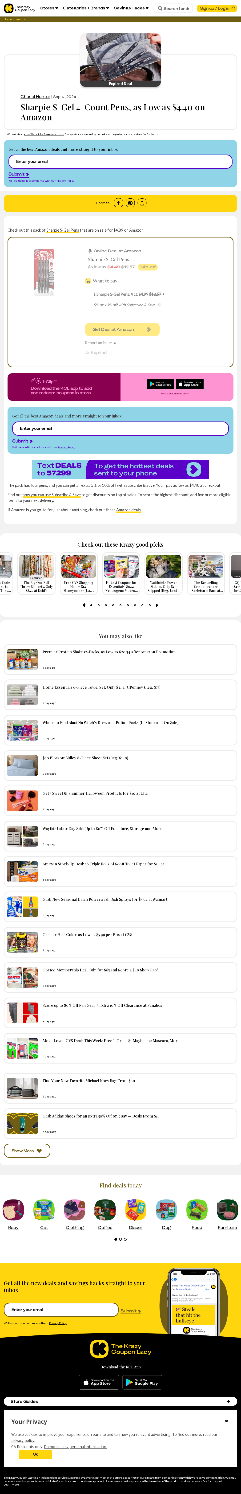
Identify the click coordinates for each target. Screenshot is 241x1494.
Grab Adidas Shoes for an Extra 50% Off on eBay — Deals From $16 (101, 1115)
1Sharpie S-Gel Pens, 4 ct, (127, 294)
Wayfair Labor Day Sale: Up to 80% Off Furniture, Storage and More (102, 828)
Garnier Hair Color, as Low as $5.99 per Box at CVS (87, 934)
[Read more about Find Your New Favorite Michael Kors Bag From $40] (21, 1088)
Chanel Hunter (35, 96)
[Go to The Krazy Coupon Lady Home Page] (20, 8)
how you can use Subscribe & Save (52, 494)
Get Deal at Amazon (113, 329)
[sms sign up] (120, 469)
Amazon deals (128, 510)
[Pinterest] (130, 203)
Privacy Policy (65, 180)
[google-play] (142, 1382)
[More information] (159, 305)
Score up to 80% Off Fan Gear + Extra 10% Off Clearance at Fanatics (102, 1005)
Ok (35, 1454)
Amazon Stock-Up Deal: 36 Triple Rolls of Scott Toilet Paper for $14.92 (104, 863)
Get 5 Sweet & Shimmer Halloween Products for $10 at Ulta (95, 793)
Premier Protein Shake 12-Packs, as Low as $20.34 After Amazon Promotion (109, 651)
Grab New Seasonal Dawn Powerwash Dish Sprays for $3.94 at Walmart (105, 899)
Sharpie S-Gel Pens (62, 230)
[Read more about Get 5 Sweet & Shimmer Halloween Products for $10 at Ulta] (21, 800)
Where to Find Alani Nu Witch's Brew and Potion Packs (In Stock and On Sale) (111, 722)
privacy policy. (23, 1440)
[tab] (91, 605)
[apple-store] (99, 1382)
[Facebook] (118, 203)
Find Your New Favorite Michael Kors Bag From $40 (89, 1080)
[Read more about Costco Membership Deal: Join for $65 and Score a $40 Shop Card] (21, 977)
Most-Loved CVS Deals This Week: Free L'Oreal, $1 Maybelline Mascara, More (111, 1040)
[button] (228, 1401)
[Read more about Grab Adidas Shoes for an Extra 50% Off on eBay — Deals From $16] (21, 1123)
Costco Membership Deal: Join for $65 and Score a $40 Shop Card (101, 969)
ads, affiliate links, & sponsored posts (44, 134)
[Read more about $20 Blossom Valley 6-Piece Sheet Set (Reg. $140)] (21, 765)
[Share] (142, 203)
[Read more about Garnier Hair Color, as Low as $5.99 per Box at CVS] (21, 942)
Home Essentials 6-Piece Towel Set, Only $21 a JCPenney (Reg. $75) (102, 687)
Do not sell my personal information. (75, 1446)
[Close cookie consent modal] (226, 1422)
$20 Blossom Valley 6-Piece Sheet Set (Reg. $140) (85, 757)
